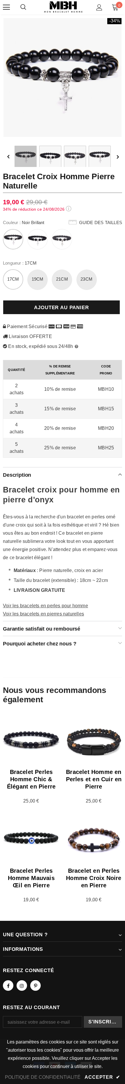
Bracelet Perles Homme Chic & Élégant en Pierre (31, 779)
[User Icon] (99, 7)
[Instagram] (22, 985)
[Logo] (63, 7)
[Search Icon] (23, 7)
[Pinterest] (35, 985)
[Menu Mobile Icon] (6, 7)
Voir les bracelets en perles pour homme (45, 605)
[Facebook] (8, 985)
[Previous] (12, 157)
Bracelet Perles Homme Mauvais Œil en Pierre (31, 877)
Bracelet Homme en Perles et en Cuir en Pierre (94, 779)
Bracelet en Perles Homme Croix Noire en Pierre (93, 877)
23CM (86, 279)
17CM (13, 279)
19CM (38, 279)
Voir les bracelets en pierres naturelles (43, 613)
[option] (62, 77)
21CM (62, 279)
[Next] (117, 157)
